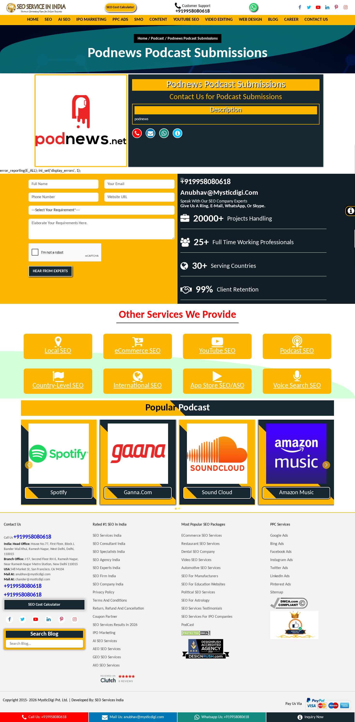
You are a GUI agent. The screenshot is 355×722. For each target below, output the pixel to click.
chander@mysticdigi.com (32, 579)
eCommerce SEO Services (201, 536)
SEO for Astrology (195, 601)
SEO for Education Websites (203, 584)
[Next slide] (326, 465)
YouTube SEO (186, 20)
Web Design (250, 20)
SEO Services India (107, 536)
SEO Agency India (106, 560)
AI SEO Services (105, 641)
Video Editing (219, 20)
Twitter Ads (279, 568)
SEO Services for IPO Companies (206, 617)
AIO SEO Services (106, 665)
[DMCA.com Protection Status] (195, 633)
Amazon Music (296, 493)
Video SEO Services (196, 560)
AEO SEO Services (107, 649)
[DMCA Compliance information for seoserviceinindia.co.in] (289, 603)
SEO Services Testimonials (201, 609)
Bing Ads (277, 544)
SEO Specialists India (109, 552)
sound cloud (217, 493)
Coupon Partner (105, 617)
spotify (58, 493)
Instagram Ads (281, 560)
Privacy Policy (103, 592)
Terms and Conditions (110, 601)
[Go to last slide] (29, 465)
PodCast (187, 625)
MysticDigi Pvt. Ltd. (53, 700)
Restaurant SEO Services (200, 544)
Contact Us (316, 20)
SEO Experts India (106, 568)
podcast (157, 39)
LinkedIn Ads (280, 576)
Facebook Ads (280, 552)
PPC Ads (120, 20)
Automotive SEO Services (200, 568)
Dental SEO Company (198, 552)
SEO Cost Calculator (120, 7)
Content (158, 20)
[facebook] (299, 7)
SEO (48, 20)
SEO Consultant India (109, 544)
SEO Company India (108, 584)
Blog (273, 20)
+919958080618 (205, 182)
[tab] (175, 508)
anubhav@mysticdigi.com (219, 192)
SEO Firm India (104, 576)
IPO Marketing (91, 20)
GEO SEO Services (107, 657)
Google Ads (279, 536)
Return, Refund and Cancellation (118, 609)
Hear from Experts (50, 271)
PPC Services (280, 525)
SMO (138, 20)
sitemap (276, 592)
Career (291, 20)
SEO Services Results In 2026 (115, 625)
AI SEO (64, 20)
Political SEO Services (198, 592)
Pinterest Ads (280, 584)
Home (33, 20)
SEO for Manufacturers (199, 576)
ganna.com (138, 493)
